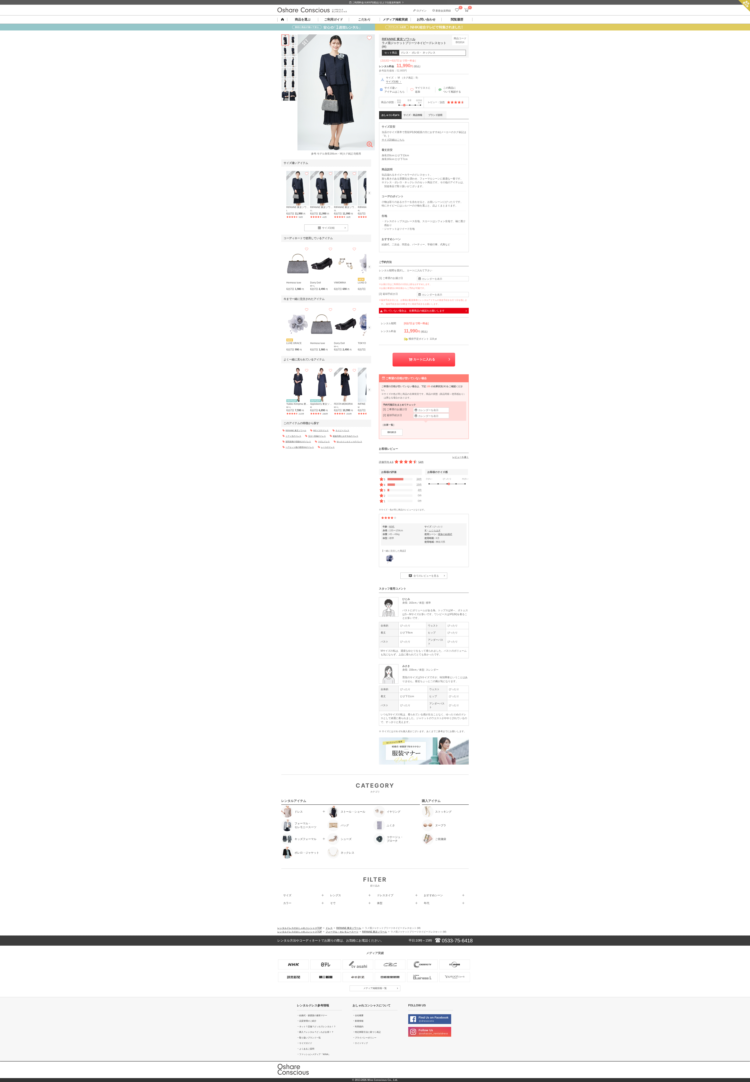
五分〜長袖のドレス (317, 436)
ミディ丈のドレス (293, 436)
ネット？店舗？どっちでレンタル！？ (317, 1026)
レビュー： (436, 102)
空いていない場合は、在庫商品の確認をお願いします (414, 310)
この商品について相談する (452, 89)
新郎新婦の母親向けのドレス (298, 441)
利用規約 (359, 1026)
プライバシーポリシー (365, 1037)
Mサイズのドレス (321, 430)
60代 (391, 526)
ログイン (421, 10)
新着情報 (359, 1021)
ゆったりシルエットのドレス (349, 441)
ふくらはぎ (434, 530)
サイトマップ (361, 1043)
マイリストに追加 (422, 89)
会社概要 (359, 1015)
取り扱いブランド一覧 (310, 1037)
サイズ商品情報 (413, 115)
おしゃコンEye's (390, 115)
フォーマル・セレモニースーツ (342, 931)
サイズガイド (305, 1043)
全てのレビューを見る (426, 575)
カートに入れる (423, 359)
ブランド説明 (435, 115)
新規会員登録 (443, 10)
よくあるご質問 (306, 1049)
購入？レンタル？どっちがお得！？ (316, 1032)
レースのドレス (328, 447)
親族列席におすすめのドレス (345, 436)
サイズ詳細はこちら (393, 139)
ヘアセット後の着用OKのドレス (300, 447)
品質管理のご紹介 (307, 1021)
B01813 (392, 432)
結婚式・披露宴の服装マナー (313, 1015)
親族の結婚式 (445, 534)
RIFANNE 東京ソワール (398, 39)
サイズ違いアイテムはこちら (394, 89)
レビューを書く (460, 457)
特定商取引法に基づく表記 (368, 1032)
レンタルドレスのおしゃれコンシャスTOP (299, 928)
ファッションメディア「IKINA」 (314, 1054)
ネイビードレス (342, 430)
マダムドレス (324, 441)
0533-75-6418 (456, 941)
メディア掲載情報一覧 (375, 988)
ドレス (329, 928)
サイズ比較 (392, 81)
